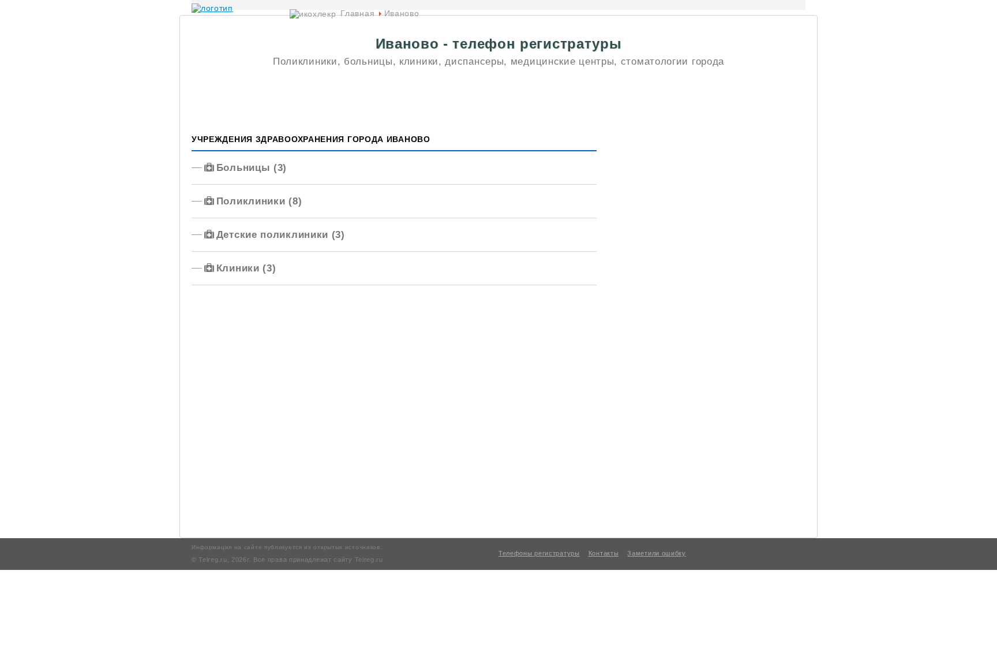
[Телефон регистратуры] (212, 8)
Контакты (604, 553)
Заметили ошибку (656, 553)
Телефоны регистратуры (539, 553)
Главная (357, 13)
